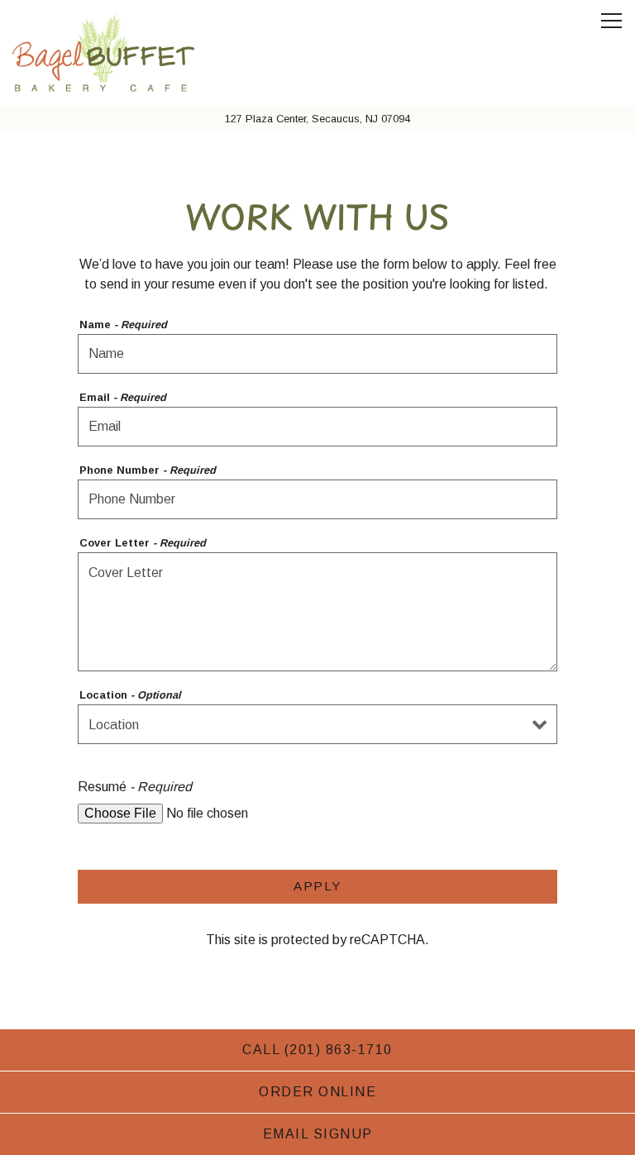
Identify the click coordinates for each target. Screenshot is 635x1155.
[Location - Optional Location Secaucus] (317, 724)
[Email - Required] (317, 426)
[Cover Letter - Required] (317, 611)
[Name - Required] (317, 354)
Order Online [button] (317, 1092)
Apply (317, 886)
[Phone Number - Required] (317, 499)
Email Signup (318, 1134)
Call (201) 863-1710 (317, 1050)
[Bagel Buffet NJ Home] (103, 52)
